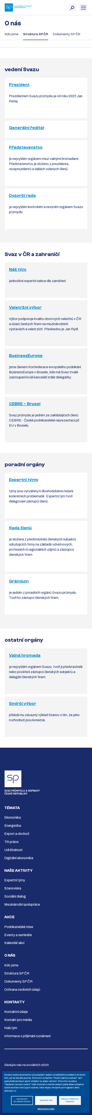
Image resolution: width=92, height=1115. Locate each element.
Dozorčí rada (22, 195)
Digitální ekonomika (18, 858)
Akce (9, 917)
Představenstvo (26, 147)
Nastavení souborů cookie (21, 1100)
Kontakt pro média (18, 1020)
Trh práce (11, 842)
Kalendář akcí (14, 943)
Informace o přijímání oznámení (27, 1036)
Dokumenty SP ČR (66, 34)
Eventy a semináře (18, 935)
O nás (9, 955)
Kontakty (14, 1002)
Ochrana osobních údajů (22, 989)
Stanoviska (12, 888)
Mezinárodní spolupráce (22, 904)
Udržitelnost (13, 850)
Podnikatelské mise (18, 927)
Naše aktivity (18, 870)
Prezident (19, 84)
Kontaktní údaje (16, 1012)
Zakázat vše (46, 1100)
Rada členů (20, 527)
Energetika (12, 825)
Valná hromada (24, 655)
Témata (12, 808)
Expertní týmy (24, 479)
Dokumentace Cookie (46, 1109)
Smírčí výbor (22, 703)
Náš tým (17, 269)
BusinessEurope (26, 355)
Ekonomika (12, 817)
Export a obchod (16, 834)
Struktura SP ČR (35, 34)
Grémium (19, 581)
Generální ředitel (26, 127)
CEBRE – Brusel (24, 403)
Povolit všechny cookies (70, 1100)
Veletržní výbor (25, 307)
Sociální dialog (15, 896)
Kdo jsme (11, 34)
